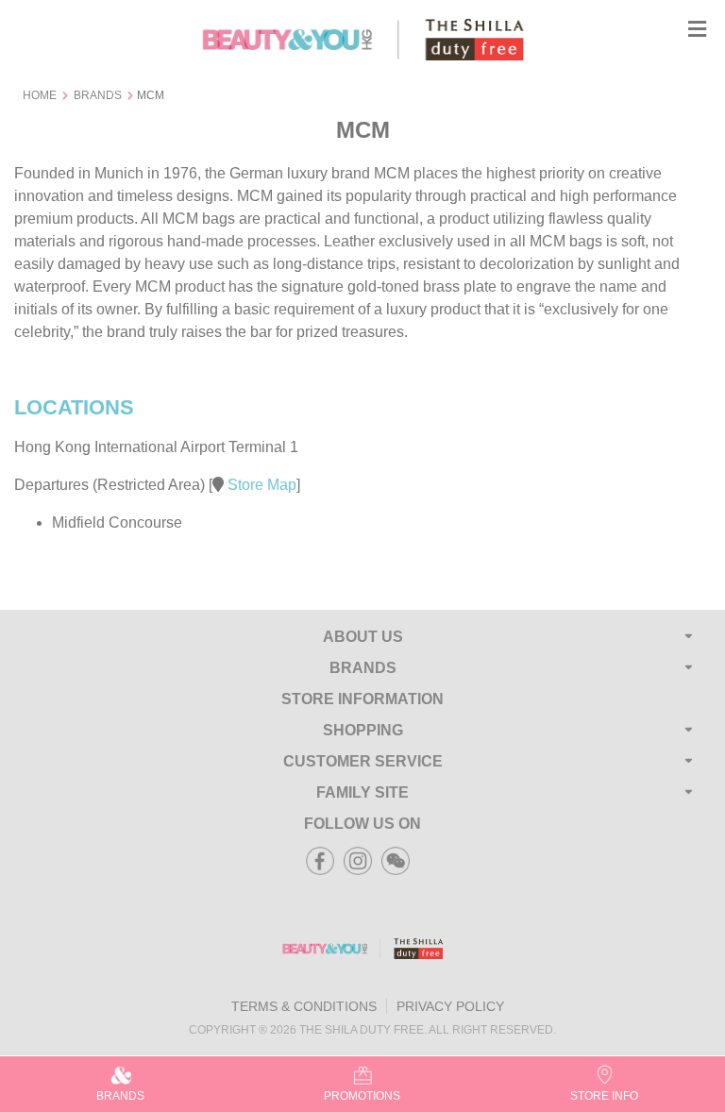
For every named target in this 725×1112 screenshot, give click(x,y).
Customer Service (363, 761)
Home (40, 95)
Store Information (362, 699)
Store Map (260, 485)
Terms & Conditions (304, 1006)
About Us (363, 637)
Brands (98, 95)
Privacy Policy (450, 1006)
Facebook (320, 855)
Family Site (362, 792)
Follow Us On (362, 824)
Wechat (395, 855)
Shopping (363, 730)
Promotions (362, 1096)
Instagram (358, 855)
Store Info (604, 1096)
